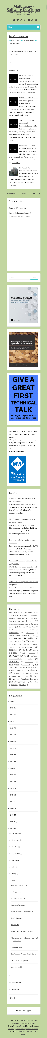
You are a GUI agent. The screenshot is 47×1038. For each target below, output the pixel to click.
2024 (11, 714)
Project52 (13, 650)
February (15, 982)
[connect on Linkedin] (24, 20)
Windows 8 (29, 673)
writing (35, 682)
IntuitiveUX (25, 635)
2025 (11, 708)
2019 (11, 748)
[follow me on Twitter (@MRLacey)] (10, 20)
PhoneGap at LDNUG (27, 145)
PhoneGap (25, 644)
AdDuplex (28, 612)
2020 (11, 741)
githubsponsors (30, 633)
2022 (11, 728)
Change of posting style (19, 885)
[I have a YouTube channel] (20, 20)
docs (23, 630)
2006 (11, 998)
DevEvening (13, 630)
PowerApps (12, 647)
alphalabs (15, 616)
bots (35, 618)
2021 (11, 735)
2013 (11, 788)
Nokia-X (32, 641)
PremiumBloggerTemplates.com (27, 1029)
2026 (11, 701)
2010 (11, 808)
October (15, 847)
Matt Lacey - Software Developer (23, 8)
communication (23, 624)
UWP (20, 668)
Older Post (36, 193)
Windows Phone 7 (29, 679)
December (15, 833)
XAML (22, 685)
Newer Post (11, 193)
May (13, 880)
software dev (16, 655)
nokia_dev (20, 641)
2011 (11, 802)
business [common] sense (21, 621)
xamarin (15, 685)
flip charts (15, 925)
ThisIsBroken (14, 662)
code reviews (13, 624)
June (13, 873)
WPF (21, 682)
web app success (17, 892)
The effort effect (17, 947)
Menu (10, 27)
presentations (29, 40)
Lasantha (11, 1029)
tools (11, 665)
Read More (31, 92)
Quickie (25, 650)
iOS (34, 636)
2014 (11, 781)
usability (26, 664)
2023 (11, 721)
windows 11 (17, 673)
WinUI (16, 682)
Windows (20, 670)
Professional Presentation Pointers (24, 954)
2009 (11, 815)
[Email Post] (9, 62)
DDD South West (25, 168)
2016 (11, 768)
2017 (11, 761)
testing (30, 659)
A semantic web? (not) (19, 898)
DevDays (32, 627)
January (14, 989)
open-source (13, 644)
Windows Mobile (16, 676)
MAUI (11, 638)
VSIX (11, 670)
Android (24, 616)
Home (24, 193)
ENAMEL (32, 630)
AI (37, 612)
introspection (13, 636)
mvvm (11, 641)
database (22, 627)
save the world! (16, 967)
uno (17, 665)
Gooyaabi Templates (26, 1031)
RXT (24, 653)
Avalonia (33, 615)
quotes (35, 650)
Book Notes (26, 618)
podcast (33, 644)
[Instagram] (28, 20)
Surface (33, 656)
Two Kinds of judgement (19, 960)
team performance (18, 905)
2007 (11, 828)
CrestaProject (20, 1026)
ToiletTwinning (29, 662)
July (13, 867)
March (14, 976)
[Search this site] (35, 20)
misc (20, 638)
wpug (27, 682)
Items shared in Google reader (22, 911)
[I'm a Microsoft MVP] (17, 20)
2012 (11, 795)
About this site (15, 612)
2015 (11, 775)
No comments (14, 43)
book (17, 618)
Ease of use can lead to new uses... (23, 931)
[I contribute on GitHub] (13, 20)
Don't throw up (18, 36)
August (14, 860)
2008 (11, 822)
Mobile (30, 638)
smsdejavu (32, 653)
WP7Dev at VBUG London (28, 98)
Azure (11, 618)
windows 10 (33, 670)
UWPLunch (30, 667)
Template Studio (15, 659)
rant (15, 652)
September (16, 853)
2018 (11, 755)
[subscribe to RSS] (31, 20)
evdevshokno (14, 633)
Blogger (28, 1010)
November (15, 840)
